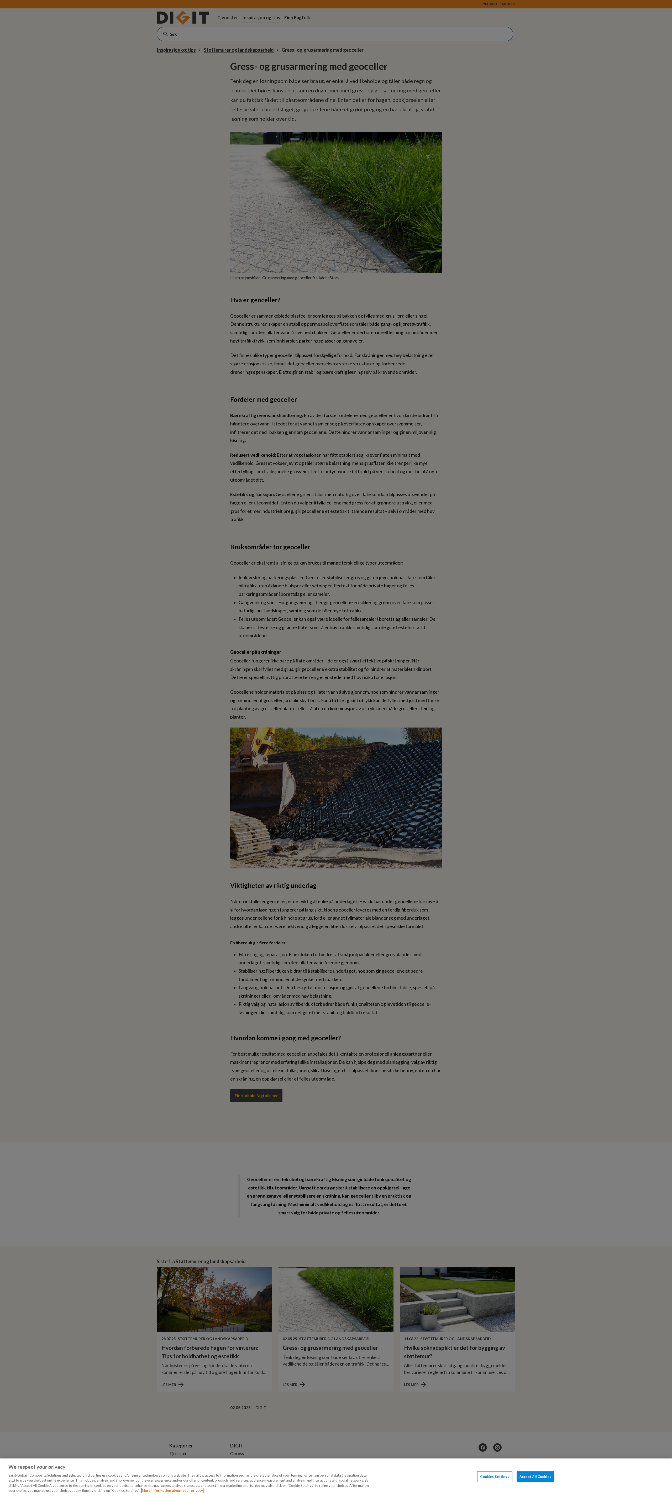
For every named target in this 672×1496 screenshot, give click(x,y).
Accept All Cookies (535, 1476)
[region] (336, 1477)
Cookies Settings (494, 1476)
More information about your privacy (172, 1490)
